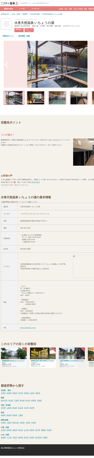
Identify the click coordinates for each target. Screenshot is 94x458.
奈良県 (33, 422)
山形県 (32, 393)
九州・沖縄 (16, 14)
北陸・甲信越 (78, 8)
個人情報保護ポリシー (9, 447)
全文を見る (36, 182)
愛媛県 (43, 430)
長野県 (3, 408)
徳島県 (32, 430)
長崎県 (20, 437)
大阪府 (9, 422)
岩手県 (20, 393)
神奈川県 (4, 400)
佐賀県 (14, 437)
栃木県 (27, 400)
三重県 (20, 415)
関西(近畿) (4, 420)
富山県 (20, 408)
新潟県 (14, 408)
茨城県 (39, 400)
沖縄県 (45, 437)
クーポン (22, 8)
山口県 (26, 430)
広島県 (3, 430)
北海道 (61, 8)
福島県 (37, 393)
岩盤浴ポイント (8, 36)
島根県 (14, 430)
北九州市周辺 (35, 14)
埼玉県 (10, 400)
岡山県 (20, 430)
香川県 (37, 430)
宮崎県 (32, 437)
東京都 (22, 400)
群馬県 (33, 400)
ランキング (35, 8)
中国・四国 (5, 427)
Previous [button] (6, 64)
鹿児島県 (38, 437)
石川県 (26, 408)
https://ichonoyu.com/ (28, 327)
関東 (70, 8)
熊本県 (26, 437)
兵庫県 (3, 422)
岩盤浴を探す (8, 8)
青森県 (14, 393)
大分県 (9, 437)
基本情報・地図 (24, 36)
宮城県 (9, 393)
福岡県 (25, 14)
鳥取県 (9, 430)
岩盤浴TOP (5, 14)
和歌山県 (15, 422)
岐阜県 (14, 415)
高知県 (49, 430)
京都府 (27, 422)
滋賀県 (22, 422)
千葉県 (16, 400)
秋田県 (26, 393)
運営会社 (21, 447)
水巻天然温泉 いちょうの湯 (52, 14)
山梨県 (9, 408)
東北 (66, 8)
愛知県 (9, 415)
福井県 (32, 408)
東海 (85, 8)
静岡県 (3, 415)
